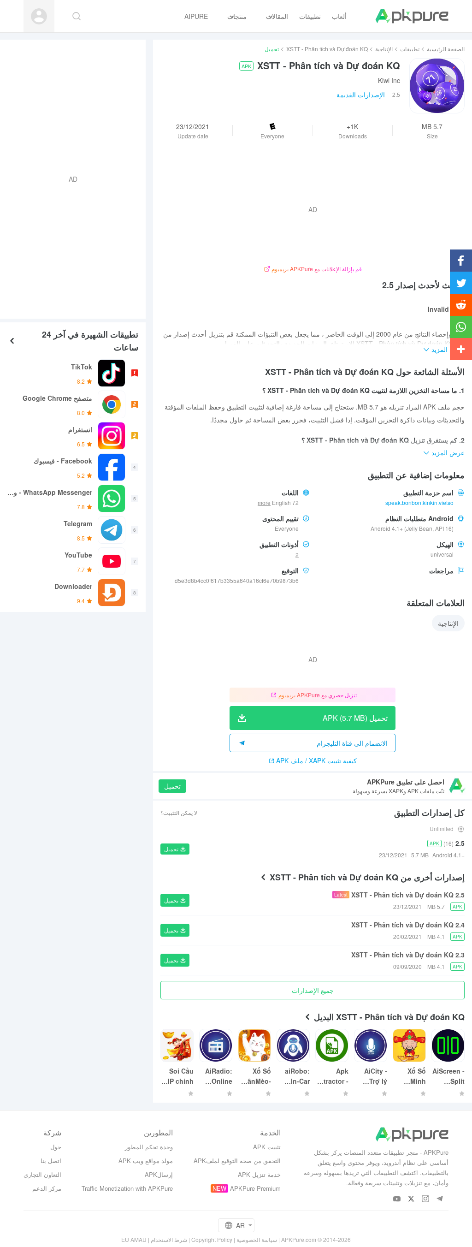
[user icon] (39, 16)
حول (55, 1146)
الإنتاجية (384, 49)
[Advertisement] (76, 178)
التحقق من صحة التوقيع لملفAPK (237, 1160)
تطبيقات (409, 49)
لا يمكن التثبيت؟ (178, 812)
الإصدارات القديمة (360, 94)
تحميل (172, 785)
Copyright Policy (211, 1239)
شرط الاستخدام (169, 1239)
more (264, 502)
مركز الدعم (46, 1188)
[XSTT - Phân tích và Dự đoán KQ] (437, 85)
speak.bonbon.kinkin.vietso (419, 502)
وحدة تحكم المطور (149, 1146)
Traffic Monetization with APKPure (127, 1188)
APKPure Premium (255, 1188)
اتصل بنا (51, 1160)
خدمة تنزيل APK (259, 1174)
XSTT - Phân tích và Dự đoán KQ (327, 49)
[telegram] (440, 1199)
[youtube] (397, 1199)
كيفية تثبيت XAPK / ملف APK (316, 760)
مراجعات (441, 570)
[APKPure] (411, 16)
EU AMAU (134, 1239)
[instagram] (425, 1199)
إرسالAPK (159, 1174)
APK (246, 66)
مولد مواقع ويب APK (145, 1160)
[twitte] (411, 1199)
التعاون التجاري (42, 1174)
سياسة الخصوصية (256, 1239)
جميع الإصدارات (313, 990)
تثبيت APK (267, 1146)
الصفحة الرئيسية (446, 49)
